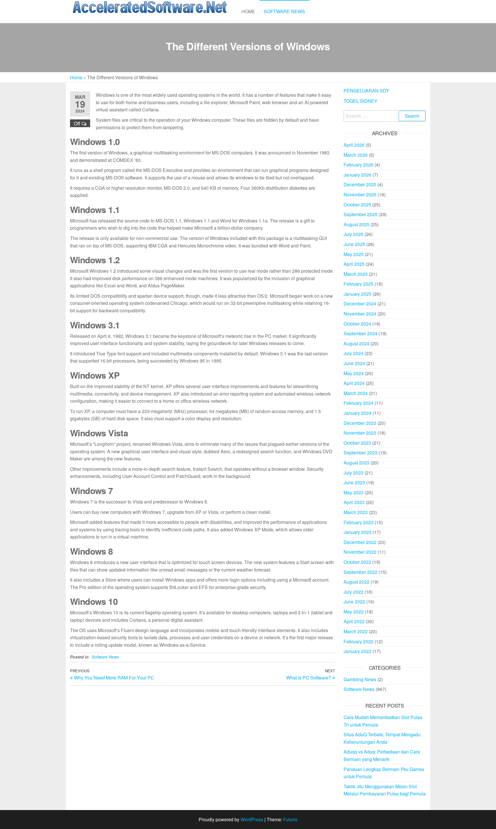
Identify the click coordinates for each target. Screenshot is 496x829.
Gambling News (360, 679)
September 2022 (360, 572)
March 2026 (356, 155)
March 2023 (356, 512)
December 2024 (360, 303)
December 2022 (360, 542)
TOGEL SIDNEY (360, 101)
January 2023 (357, 532)
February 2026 (358, 164)
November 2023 (360, 432)
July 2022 (353, 591)
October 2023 (357, 442)
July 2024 (353, 353)
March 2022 (356, 631)
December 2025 (360, 184)
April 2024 (354, 383)
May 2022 (354, 611)
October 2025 (357, 204)
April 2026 (354, 145)
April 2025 (354, 264)
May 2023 (354, 492)
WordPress (252, 819)
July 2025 (353, 234)
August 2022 (356, 581)
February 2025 (358, 283)
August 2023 (356, 462)
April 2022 (354, 621)
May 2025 (354, 254)
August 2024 (356, 343)
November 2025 (360, 194)
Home (248, 11)
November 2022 (360, 552)
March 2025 (356, 274)
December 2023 (360, 423)
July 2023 (353, 472)
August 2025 (356, 224)
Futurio (290, 819)
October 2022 (357, 562)
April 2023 (354, 502)
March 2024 (356, 393)
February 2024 (358, 403)
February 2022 (358, 641)
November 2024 (360, 313)
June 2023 (354, 482)
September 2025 (360, 214)
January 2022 (357, 651)
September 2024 (360, 333)
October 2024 (357, 323)
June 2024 (354, 363)
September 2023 (360, 452)
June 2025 (354, 244)
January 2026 (357, 174)
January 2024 (357, 413)
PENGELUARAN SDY (366, 90)
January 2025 (357, 293)
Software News (284, 11)
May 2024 (354, 373)
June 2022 (354, 601)
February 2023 (358, 522)
